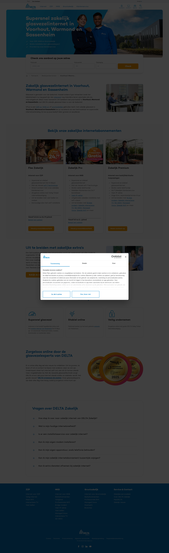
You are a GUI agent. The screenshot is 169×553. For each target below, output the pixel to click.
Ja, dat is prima (56, 294)
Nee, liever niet (85, 294)
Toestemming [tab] (55, 263)
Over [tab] (114, 263)
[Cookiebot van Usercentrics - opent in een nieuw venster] (112, 256)
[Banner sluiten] (125, 257)
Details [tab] (84, 263)
